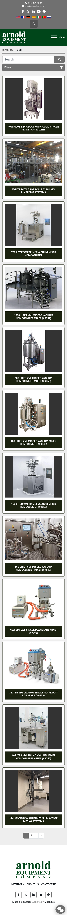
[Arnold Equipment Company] (33, 869)
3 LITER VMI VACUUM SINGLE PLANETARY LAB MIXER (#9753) (33, 694)
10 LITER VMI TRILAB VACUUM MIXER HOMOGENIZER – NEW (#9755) (33, 757)
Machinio (49, 901)
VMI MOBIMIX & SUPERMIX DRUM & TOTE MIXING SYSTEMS (33, 820)
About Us (33, 884)
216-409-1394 (35, 3)
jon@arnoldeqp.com (35, 6)
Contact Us (48, 884)
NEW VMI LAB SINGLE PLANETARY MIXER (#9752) (33, 631)
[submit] (59, 59)
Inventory (17, 884)
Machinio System (21, 901)
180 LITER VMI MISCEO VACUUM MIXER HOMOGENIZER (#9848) (33, 443)
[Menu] (54, 37)
